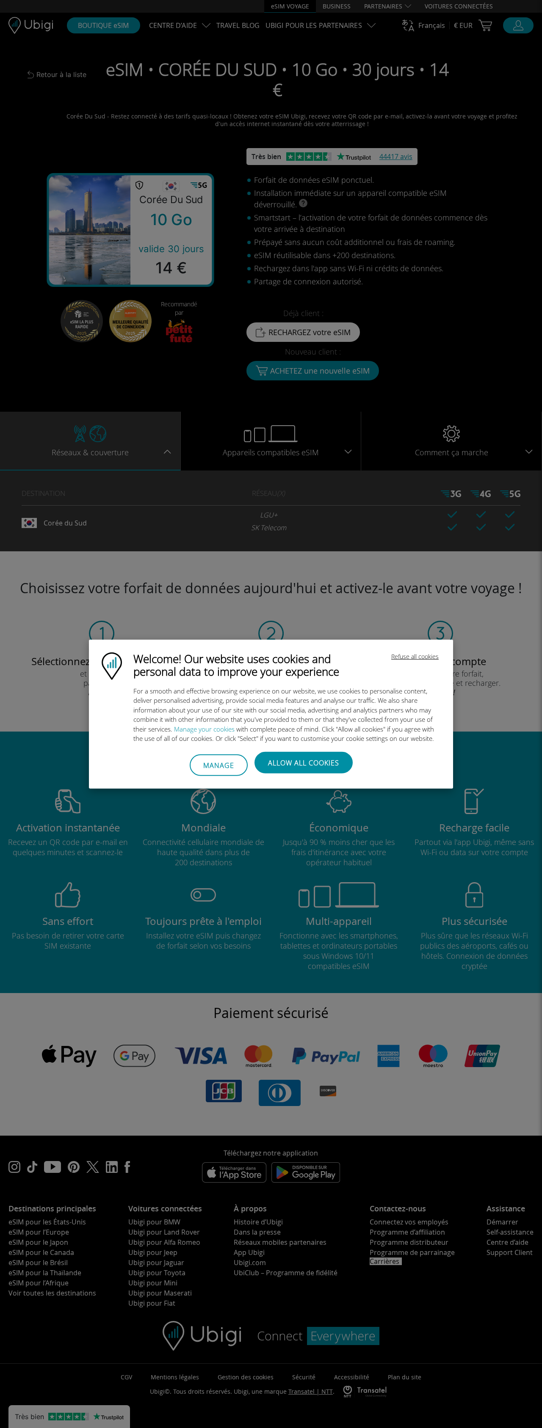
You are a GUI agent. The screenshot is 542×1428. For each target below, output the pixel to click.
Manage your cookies (204, 728)
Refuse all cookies (415, 656)
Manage (218, 765)
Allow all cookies (303, 762)
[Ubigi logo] (112, 665)
